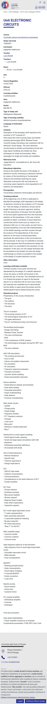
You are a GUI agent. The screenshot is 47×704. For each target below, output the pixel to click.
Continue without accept (35, 701)
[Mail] (40, 7)
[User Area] (36, 7)
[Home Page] (10, 5)
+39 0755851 (12, 657)
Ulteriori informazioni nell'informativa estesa (18, 697)
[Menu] (44, 2)
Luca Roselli (8, 56)
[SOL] (43, 7)
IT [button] (40, 2)
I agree (20, 701)
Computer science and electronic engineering (20, 37)
